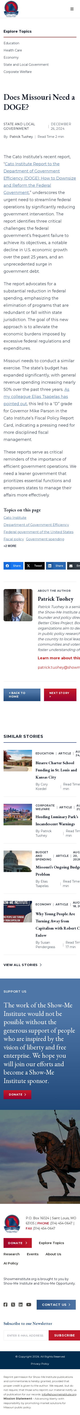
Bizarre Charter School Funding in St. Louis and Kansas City (56, 770)
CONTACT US (54, 1305)
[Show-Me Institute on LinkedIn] (21, 1305)
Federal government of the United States (38, 532)
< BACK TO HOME (17, 694)
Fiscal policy (14, 539)
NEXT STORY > (59, 694)
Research (12, 1254)
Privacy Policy (40, 1363)
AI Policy (11, 1263)
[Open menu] (72, 8)
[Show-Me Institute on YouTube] (28, 1305)
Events (32, 1254)
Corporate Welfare (18, 72)
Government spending (45, 539)
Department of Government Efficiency (36, 525)
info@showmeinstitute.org (59, 1394)
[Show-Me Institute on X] (13, 1305)
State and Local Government (26, 65)
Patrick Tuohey (21, 137)
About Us (53, 1254)
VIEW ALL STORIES (21, 965)
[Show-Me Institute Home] (11, 9)
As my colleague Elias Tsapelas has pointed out (36, 396)
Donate (15, 1094)
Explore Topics (51, 1243)
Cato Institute (15, 517)
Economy (11, 57)
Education (11, 43)
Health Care (13, 50)
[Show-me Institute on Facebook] (6, 1305)
